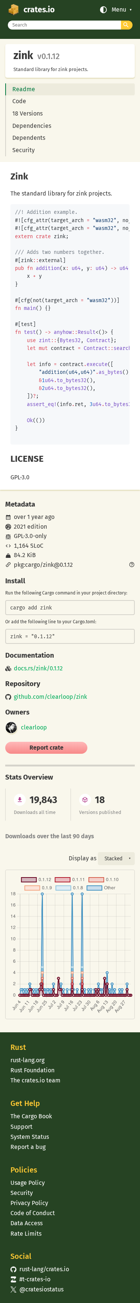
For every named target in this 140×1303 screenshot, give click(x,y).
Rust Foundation (32, 1070)
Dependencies (31, 125)
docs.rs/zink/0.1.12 (38, 668)
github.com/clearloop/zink (50, 697)
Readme (23, 89)
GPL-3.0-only (30, 536)
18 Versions (27, 113)
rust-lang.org (27, 1060)
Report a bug (28, 1146)
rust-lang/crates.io (39, 1269)
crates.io (39, 10)
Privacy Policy (29, 1203)
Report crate (46, 747)
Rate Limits (25, 1233)
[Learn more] (132, 565)
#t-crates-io (30, 1279)
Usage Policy (27, 1182)
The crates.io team (35, 1080)
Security (23, 150)
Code (19, 101)
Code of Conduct (32, 1213)
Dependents (28, 137)
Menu (119, 9)
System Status (29, 1136)
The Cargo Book (31, 1116)
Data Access (26, 1223)
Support (21, 1126)
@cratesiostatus (36, 1289)
